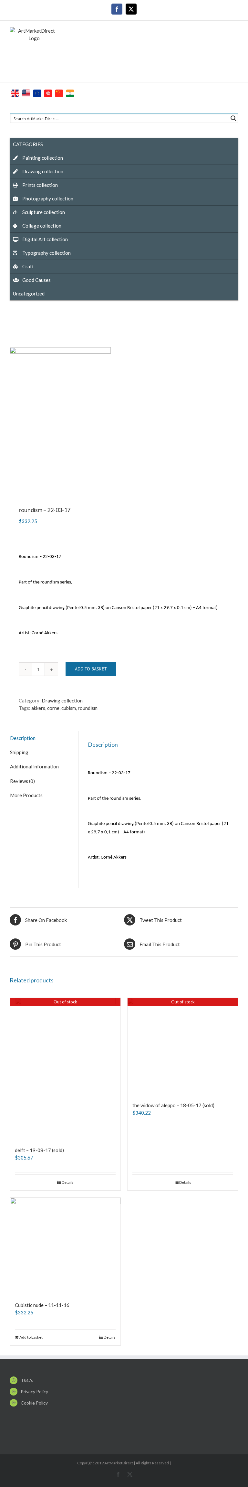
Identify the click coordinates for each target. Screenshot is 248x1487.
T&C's (27, 1380)
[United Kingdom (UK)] (15, 93)
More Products (26, 795)
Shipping (19, 752)
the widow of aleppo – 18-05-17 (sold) (173, 1105)
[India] (70, 93)
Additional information (34, 766)
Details (68, 1182)
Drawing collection (62, 700)
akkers (38, 708)
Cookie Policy (34, 1403)
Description (23, 738)
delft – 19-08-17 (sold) (39, 1150)
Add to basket (91, 669)
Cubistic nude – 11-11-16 (42, 1305)
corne (53, 708)
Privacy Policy (34, 1391)
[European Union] (37, 93)
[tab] (39, 738)
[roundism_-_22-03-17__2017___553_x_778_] (124, 418)
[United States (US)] (26, 93)
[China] (59, 93)
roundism (88, 708)
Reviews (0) (22, 781)
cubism (68, 708)
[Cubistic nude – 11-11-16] (65, 1246)
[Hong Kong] (48, 93)
